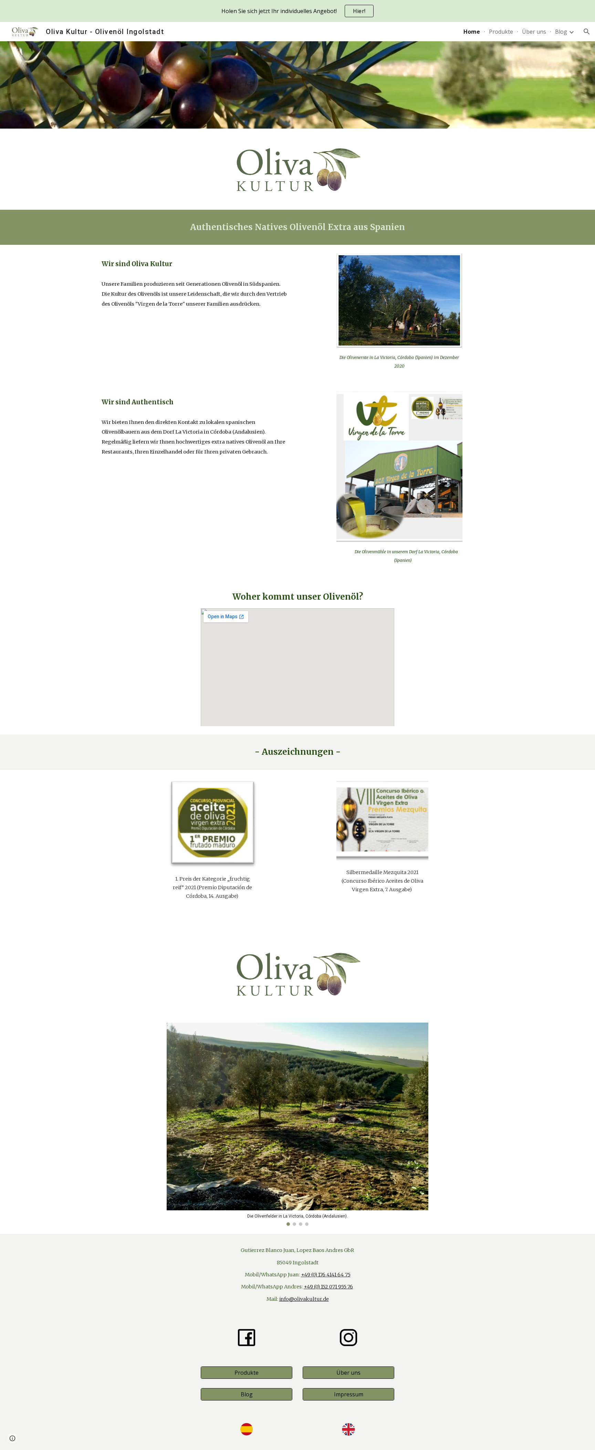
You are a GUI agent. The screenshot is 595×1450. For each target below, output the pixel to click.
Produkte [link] (501, 31)
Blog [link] (561, 31)
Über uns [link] (534, 31)
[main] (297, 227)
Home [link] (471, 31)
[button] (586, 31)
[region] (297, 11)
